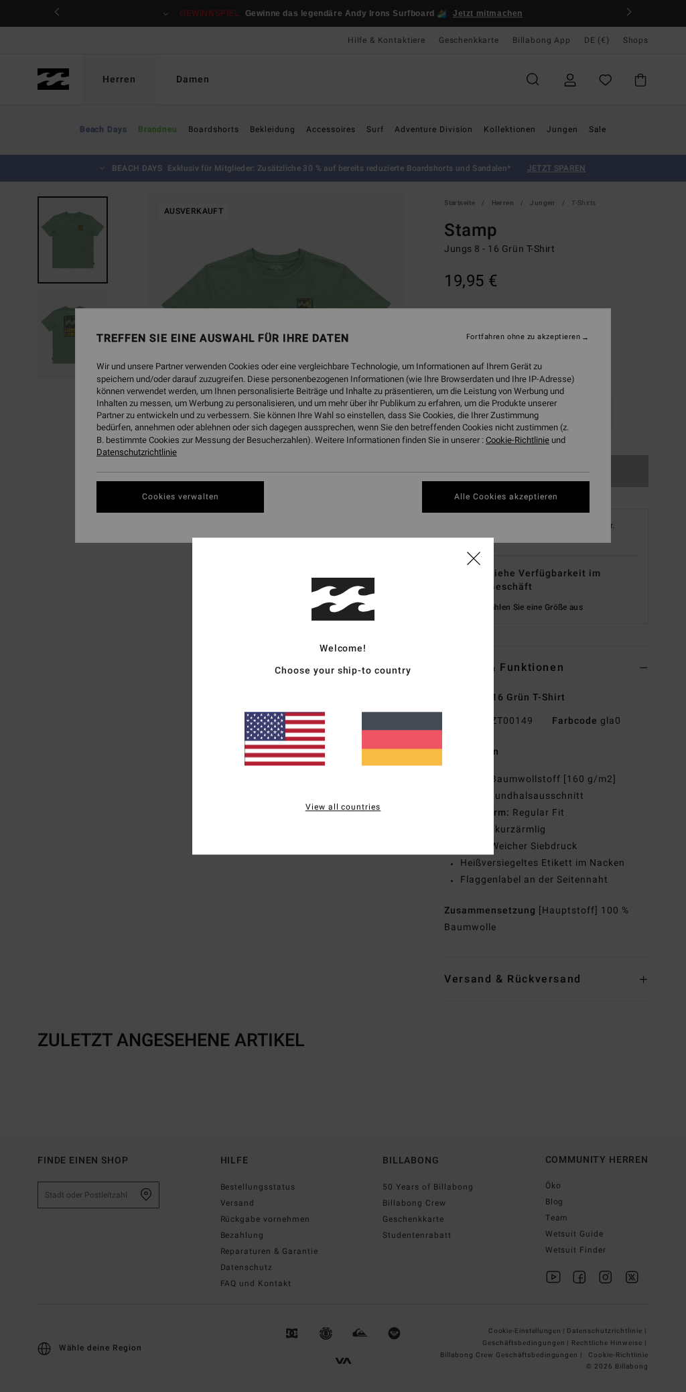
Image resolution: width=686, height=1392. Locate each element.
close (473, 557)
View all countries (343, 807)
